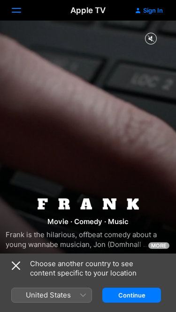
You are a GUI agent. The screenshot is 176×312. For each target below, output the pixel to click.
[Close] (16, 265)
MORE (159, 245)
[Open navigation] (22, 10)
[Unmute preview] (150, 39)
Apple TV (88, 10)
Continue (131, 295)
